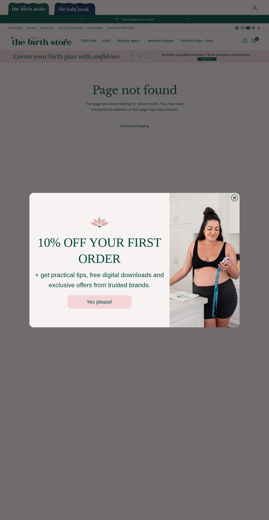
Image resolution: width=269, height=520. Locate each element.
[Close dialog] (234, 198)
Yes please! (99, 302)
